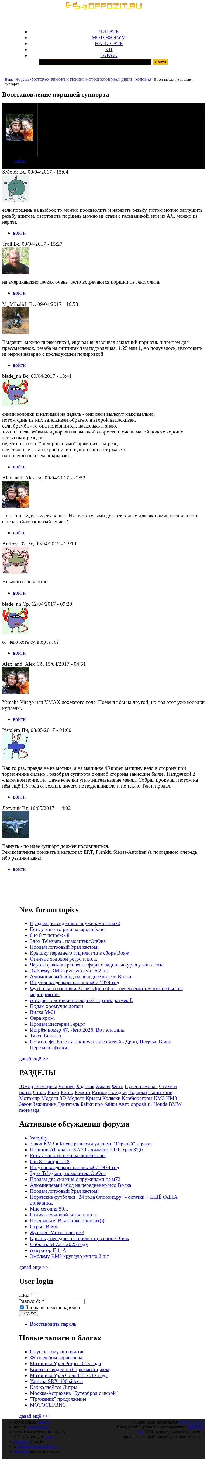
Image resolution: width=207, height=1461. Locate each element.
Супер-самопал (141, 1086)
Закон (25, 1104)
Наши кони (160, 1092)
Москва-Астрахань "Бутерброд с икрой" (74, 1393)
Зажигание (44, 1104)
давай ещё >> (33, 1058)
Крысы (93, 1098)
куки (48, 1436)
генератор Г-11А (48, 1250)
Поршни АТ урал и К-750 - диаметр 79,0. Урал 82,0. (87, 1149)
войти (20, 160)
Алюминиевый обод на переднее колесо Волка (80, 976)
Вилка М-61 (43, 1012)
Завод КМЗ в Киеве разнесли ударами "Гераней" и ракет (91, 1143)
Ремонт (83, 1092)
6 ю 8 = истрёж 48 (50, 935)
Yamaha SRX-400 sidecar (56, 1381)
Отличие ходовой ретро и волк (63, 959)
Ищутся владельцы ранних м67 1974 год (74, 982)
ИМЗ (171, 1098)
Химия (103, 1086)
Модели (75, 1098)
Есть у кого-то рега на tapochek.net (68, 929)
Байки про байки (99, 1104)
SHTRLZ (195, 1427)
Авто (123, 1104)
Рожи (53, 1092)
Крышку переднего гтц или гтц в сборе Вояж (79, 953)
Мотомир (29, 1098)
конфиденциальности (37, 1446)
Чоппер (66, 1086)
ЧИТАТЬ (109, 31)
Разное (99, 1092)
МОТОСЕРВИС (48, 1405)
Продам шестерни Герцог (57, 1024)
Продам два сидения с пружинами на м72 (75, 923)
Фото (117, 1086)
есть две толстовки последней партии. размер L (81, 1000)
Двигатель (68, 1104)
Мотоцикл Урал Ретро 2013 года (65, 1363)
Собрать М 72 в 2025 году (59, 1244)
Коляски (111, 1098)
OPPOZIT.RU (191, 1422)
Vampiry (39, 1138)
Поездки (117, 1092)
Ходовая (85, 1086)
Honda (160, 1104)
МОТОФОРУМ (109, 37)
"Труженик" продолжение (58, 1399)
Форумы (22, 79)
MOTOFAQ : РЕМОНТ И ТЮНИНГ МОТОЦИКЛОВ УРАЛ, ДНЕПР (82, 79)
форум (44, 1422)
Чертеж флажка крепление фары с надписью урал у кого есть (96, 965)
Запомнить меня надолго (52, 1307)
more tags (29, 1110)
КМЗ (159, 1098)
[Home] (103, 8)
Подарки (137, 1092)
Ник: (26, 1295)
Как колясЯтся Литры (53, 1387)
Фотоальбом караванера (56, 1357)
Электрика (45, 1086)
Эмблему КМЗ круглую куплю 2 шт (69, 970)
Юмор (26, 1086)
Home (9, 79)
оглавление (38, 1427)
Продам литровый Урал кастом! (64, 947)
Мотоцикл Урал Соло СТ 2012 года (69, 1375)
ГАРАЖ (108, 55)
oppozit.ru (141, 1104)
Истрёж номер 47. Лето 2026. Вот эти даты (77, 1030)
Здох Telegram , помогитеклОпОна (68, 941)
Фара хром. (42, 1018)
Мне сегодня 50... (49, 1209)
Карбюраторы (137, 1098)
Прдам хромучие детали (56, 1006)
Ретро (67, 1092)
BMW (175, 1104)
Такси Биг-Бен (45, 1036)
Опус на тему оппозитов (56, 1351)
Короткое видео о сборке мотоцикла (69, 1369)
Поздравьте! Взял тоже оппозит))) (67, 1220)
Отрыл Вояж (44, 1226)
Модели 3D (53, 1098)
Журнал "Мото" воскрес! (57, 1232)
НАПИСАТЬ (109, 43)
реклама (21, 1451)
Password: (31, 1301)
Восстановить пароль (53, 1324)
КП (108, 49)
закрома (21, 1441)
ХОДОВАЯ (143, 79)
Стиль (39, 1092)
